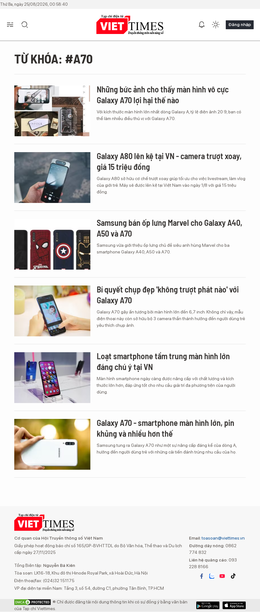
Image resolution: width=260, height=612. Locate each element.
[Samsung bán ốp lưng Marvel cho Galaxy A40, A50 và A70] (52, 244)
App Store (207, 605)
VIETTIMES (130, 25)
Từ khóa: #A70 (53, 58)
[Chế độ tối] (215, 25)
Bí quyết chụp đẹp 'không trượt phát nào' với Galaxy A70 (168, 294)
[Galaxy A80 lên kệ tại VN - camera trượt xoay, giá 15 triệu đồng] (52, 177)
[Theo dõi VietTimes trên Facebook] (201, 576)
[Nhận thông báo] (201, 25)
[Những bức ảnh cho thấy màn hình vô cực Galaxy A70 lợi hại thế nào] (52, 110)
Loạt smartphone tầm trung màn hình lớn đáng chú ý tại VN (163, 361)
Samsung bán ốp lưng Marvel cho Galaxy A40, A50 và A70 (169, 228)
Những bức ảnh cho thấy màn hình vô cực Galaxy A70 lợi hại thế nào (163, 94)
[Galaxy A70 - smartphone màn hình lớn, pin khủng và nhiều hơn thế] (52, 444)
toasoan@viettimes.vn (223, 538)
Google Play (234, 605)
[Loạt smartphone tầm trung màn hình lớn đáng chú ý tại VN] (52, 377)
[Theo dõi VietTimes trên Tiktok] (233, 576)
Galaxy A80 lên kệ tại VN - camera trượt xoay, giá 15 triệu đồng (169, 161)
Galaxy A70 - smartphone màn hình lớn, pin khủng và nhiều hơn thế (165, 428)
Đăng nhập (239, 24)
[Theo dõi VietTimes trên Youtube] (222, 576)
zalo (211, 576)
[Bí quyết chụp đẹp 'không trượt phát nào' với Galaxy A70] (52, 311)
